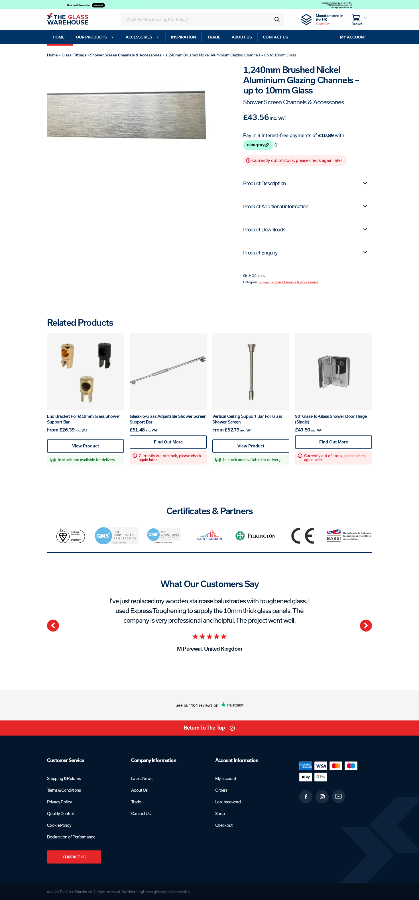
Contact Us (74, 857)
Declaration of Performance (71, 836)
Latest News (141, 778)
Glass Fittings (74, 55)
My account (225, 778)
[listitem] (70, 535)
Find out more (179, 444)
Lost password (228, 801)
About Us (139, 790)
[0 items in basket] (359, 19)
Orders (221, 790)
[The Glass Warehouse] (75, 19)
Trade (136, 801)
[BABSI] (349, 536)
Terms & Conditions (64, 790)
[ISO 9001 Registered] (117, 535)
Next (366, 626)
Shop (220, 813)
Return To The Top (204, 728)
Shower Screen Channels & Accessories (126, 55)
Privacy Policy (59, 801)
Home (52, 55)
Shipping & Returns (64, 778)
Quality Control (60, 813)
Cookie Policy (59, 825)
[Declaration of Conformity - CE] (302, 535)
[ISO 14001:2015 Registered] (163, 535)
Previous (53, 626)
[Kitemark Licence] (70, 535)
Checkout (223, 825)
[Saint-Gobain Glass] (209, 535)
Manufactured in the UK (329, 19)
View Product (93, 448)
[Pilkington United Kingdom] (256, 536)
